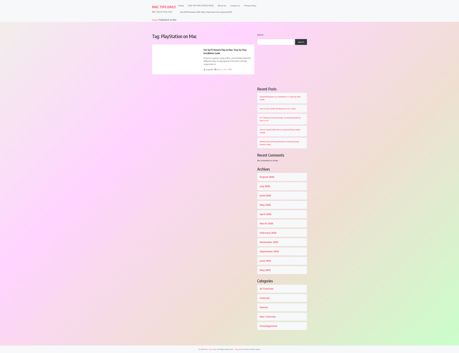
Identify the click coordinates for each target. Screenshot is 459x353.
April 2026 (265, 214)
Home (181, 5)
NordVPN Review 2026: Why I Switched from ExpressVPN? (206, 12)
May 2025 (265, 270)
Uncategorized (268, 326)
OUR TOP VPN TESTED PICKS (201, 5)
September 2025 (269, 251)
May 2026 (265, 204)
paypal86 (209, 69)
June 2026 (265, 195)
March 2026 (266, 223)
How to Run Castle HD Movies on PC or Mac (278, 109)
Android (264, 298)
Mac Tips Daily (164, 7)
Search (260, 34)
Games (264, 307)
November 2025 (269, 242)
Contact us (235, 5)
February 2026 (268, 232)
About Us (222, 5)
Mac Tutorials (268, 316)
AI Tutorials (266, 288)
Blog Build (239, 349)
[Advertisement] (282, 65)
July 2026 (265, 186)
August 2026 (267, 176)
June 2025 (265, 260)
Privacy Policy (250, 5)
